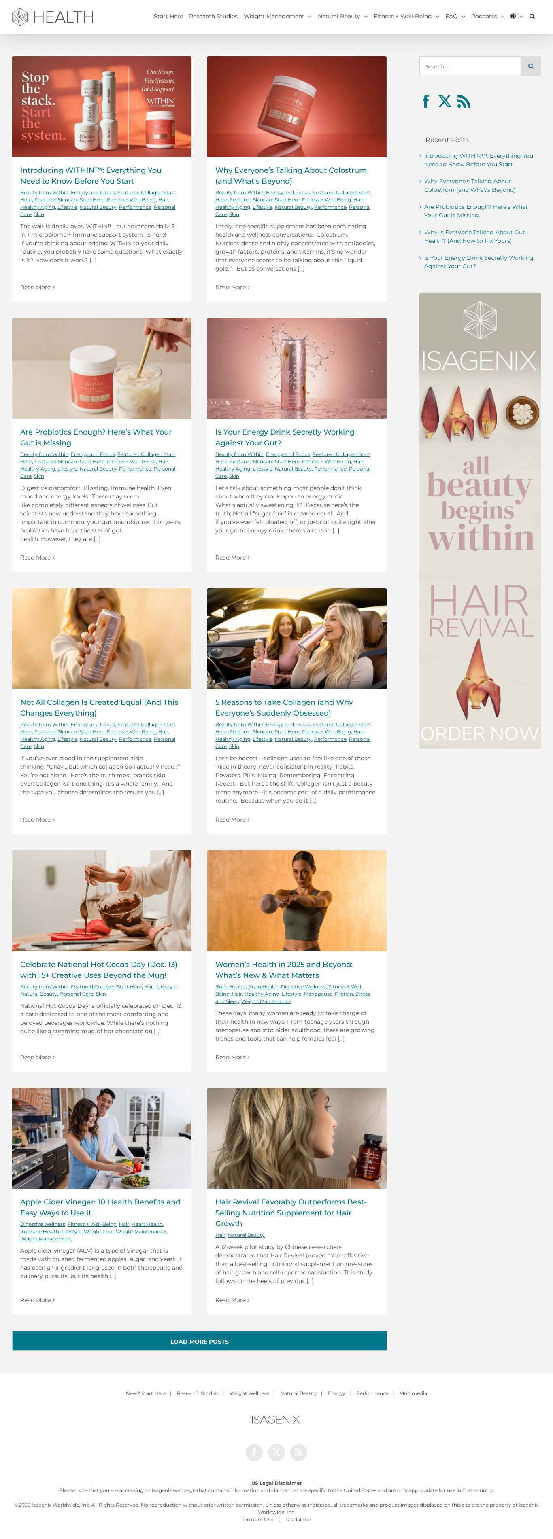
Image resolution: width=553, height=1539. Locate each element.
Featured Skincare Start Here (69, 200)
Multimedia (413, 1393)
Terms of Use (257, 1519)
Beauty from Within (44, 192)
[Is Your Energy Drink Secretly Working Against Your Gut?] (297, 368)
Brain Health (263, 987)
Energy (336, 1393)
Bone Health (230, 987)
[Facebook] (425, 101)
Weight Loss (98, 1231)
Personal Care (77, 994)
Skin (39, 214)
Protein (344, 994)
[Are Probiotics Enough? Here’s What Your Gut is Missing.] (101, 368)
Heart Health (147, 1224)
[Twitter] (444, 101)
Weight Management (46, 1239)
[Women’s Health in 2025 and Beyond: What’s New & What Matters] (297, 900)
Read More (35, 287)
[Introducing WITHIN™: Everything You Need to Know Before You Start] (101, 106)
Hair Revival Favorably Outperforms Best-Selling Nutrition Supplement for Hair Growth (291, 1213)
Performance (135, 207)
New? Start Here (146, 1393)
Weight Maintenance (266, 1001)
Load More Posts (199, 1341)
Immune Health (39, 1231)
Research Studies (198, 1393)
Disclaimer (298, 1519)
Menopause (318, 994)
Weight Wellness (249, 1393)
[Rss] (463, 101)
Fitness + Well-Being (131, 200)
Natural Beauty (98, 207)
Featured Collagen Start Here (106, 987)
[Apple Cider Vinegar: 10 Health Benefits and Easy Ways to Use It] (101, 1138)
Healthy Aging (37, 207)
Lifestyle (67, 207)
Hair (163, 200)
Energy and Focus (93, 192)
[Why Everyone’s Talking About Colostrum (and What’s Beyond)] (297, 106)
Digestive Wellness (303, 987)
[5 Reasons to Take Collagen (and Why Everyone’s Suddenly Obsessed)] (297, 638)
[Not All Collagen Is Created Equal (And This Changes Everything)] (101, 638)
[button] (532, 16)
